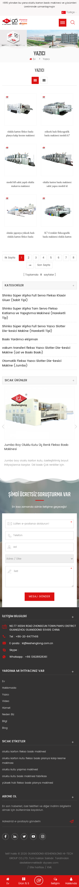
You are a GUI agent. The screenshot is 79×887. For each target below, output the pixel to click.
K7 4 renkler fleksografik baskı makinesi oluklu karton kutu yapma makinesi (57, 235)
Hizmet (6, 708)
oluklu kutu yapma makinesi (20, 770)
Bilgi (4, 721)
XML (49, 867)
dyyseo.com (50, 863)
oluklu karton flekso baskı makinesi (24, 752)
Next (76, 427)
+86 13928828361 (36, 657)
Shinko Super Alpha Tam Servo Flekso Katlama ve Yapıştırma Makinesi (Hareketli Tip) (34, 313)
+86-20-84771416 (27, 637)
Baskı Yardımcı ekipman (20, 339)
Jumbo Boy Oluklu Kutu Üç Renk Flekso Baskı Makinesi (36, 447)
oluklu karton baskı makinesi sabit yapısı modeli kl (57, 184)
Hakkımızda (9, 688)
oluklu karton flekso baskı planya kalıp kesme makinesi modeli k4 (20, 133)
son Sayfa (43, 265)
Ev (3, 681)
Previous (3, 427)
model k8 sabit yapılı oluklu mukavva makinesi (20, 184)
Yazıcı (5, 695)
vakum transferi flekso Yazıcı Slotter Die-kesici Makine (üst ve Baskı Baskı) (36, 350)
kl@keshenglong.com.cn (37, 643)
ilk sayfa (10, 258)
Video (5, 701)
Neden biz (8, 715)
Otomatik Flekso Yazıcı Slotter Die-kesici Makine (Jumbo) (32, 363)
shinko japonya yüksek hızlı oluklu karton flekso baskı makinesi (20, 235)
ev (34, 59)
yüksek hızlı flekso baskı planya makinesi (27, 783)
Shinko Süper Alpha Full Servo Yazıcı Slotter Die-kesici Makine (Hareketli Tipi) (33, 328)
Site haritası (36, 867)
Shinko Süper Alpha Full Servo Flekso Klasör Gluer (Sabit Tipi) (34, 298)
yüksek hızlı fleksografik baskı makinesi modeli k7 (57, 133)
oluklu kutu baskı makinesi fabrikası (24, 776)
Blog (5, 728)
